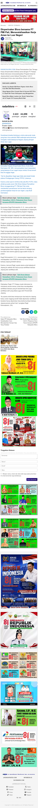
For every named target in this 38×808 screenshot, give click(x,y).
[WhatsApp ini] (35, 312)
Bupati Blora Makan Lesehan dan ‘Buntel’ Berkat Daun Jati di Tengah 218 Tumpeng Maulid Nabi (17, 97)
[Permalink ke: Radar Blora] (2, 38)
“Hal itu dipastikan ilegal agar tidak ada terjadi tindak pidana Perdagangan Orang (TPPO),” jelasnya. (18, 177)
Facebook (11, 787)
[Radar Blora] (19, 2)
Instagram (29, 789)
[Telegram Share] (31, 312)
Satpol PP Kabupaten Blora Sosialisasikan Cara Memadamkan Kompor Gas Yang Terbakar (9, 321)
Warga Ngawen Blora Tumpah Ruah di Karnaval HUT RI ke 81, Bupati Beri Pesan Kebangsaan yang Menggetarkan (19, 92)
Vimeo (11, 792)
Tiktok (11, 795)
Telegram (28, 795)
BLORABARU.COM (19, 780)
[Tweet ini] (27, 312)
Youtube (29, 792)
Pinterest (10, 789)
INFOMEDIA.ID (28, 777)
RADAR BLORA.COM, (8, 69)
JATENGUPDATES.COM (10, 777)
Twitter (29, 787)
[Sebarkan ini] (23, 312)
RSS (20, 797)
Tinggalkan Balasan (8, 450)
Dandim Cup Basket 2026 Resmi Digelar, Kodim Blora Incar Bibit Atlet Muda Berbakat (17, 87)
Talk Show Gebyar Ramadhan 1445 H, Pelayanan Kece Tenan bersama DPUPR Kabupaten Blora (28, 321)
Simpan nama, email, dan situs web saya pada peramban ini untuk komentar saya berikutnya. (18, 475)
